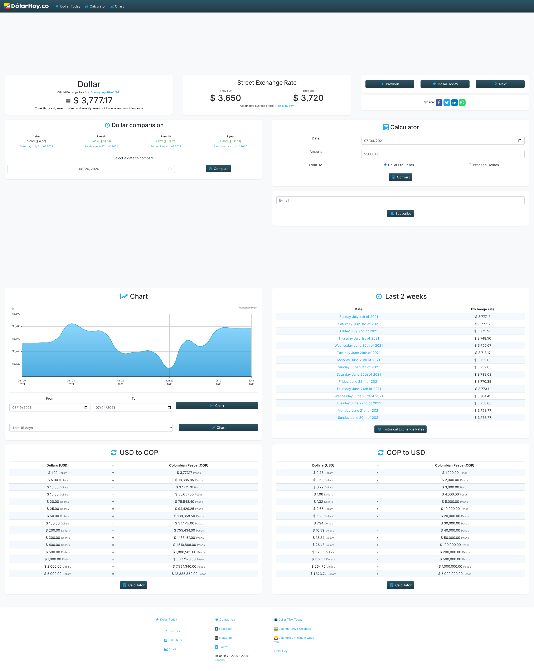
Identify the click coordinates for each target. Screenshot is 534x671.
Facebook (225, 628)
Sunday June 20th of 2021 (359, 417)
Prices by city (285, 105)
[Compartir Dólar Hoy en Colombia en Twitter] (446, 102)
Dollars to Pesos (401, 165)
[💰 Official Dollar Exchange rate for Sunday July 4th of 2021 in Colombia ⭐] (26, 6)
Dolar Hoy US (283, 651)
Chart (119, 6)
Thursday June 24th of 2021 (358, 389)
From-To (315, 165)
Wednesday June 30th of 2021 (359, 345)
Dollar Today (70, 6)
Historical (174, 631)
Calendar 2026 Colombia (295, 628)
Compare (220, 169)
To (134, 398)
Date (315, 138)
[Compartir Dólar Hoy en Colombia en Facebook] (439, 102)
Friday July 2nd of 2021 (359, 331)
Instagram (225, 637)
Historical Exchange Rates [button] (403, 429)
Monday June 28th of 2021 (358, 360)
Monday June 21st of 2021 (359, 410)
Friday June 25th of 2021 (359, 381)
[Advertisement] (267, 44)
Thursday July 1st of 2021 (358, 338)
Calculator (97, 6)
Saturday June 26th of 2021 (359, 374)
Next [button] (502, 84)
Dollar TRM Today (290, 619)
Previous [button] (392, 84)
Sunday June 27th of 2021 (101, 146)
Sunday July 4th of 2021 (358, 317)
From (50, 398)
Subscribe (402, 213)
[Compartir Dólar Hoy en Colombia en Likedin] (454, 102)
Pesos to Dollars (486, 165)
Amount (316, 151)
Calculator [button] (136, 585)
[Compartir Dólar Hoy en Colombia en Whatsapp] (462, 102)
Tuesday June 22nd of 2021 (359, 403)
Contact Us (227, 619)
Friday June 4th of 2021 (166, 146)
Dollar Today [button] (447, 84)
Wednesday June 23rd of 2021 (359, 396)
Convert (403, 177)
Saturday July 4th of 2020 (230, 146)
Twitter (223, 646)
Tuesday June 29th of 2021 (358, 353)
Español (220, 660)
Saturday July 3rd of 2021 (36, 146)
